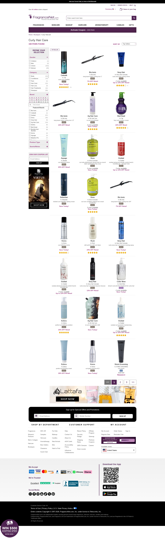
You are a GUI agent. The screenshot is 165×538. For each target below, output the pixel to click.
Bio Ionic (93, 74)
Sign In (113, 5)
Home (30, 35)
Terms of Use (36, 508)
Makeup (69, 25)
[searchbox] (99, 18)
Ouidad (122, 160)
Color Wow (122, 284)
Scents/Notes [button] (35, 146)
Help (131, 5)
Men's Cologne (33, 440)
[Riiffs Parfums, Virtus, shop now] (39, 189)
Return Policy (81, 431)
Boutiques (37, 35)
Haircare (82, 25)
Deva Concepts (93, 160)
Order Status (122, 5)
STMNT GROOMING (122, 366)
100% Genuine (82, 445)
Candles (54, 438)
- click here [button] (83, 30)
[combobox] (101, 18)
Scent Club (44, 452)
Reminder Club (118, 434)
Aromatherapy (45, 441)
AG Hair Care (93, 118)
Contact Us (68, 434)
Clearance (43, 448)
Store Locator (81, 449)
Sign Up (39, 163)
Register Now (105, 434)
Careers (91, 445)
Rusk (93, 243)
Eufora (65, 323)
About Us (68, 438)
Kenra (64, 243)
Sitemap (91, 436)
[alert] (110, 9)
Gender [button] (32, 57)
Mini (53, 445)
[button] (30, 98)
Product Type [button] (35, 142)
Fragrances (38, 25)
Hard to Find (56, 448)
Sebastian (64, 199)
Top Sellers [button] (126, 44)
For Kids (55, 431)
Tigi (65, 77)
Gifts (131, 25)
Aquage (65, 160)
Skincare (56, 25)
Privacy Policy (47, 508)
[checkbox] (38, 61)
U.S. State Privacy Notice (63, 508)
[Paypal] (57, 472)
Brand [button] (32, 94)
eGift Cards (68, 441)
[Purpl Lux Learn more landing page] (118, 441)
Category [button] (33, 72)
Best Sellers (44, 445)
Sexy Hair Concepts (122, 74)
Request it (121, 375)
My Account (105, 431)
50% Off (43, 431)
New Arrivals (56, 441)
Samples (43, 434)
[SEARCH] (134, 18)
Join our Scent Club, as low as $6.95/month (82, 1)
